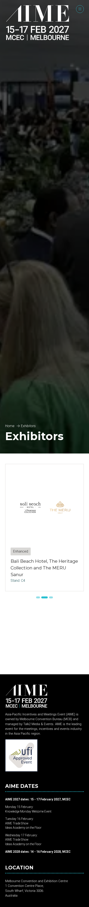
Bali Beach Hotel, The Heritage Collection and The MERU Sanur (44, 567)
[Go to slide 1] (38, 597)
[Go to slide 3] (51, 597)
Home (9, 426)
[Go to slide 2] (44, 597)
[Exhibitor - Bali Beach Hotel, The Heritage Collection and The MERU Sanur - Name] (44, 527)
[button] (80, 9)
